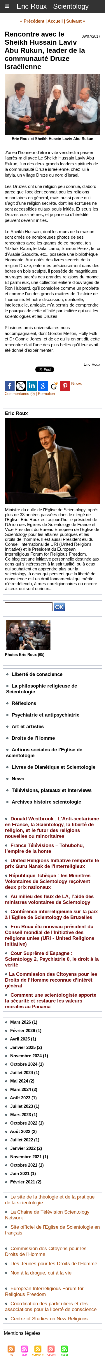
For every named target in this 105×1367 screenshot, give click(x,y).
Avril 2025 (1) (23, 1038)
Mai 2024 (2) (22, 1080)
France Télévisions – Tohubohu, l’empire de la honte (44, 848)
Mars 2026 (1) (23, 1022)
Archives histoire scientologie (46, 802)
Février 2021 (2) (25, 1181)
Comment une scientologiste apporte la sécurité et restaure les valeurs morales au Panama (50, 1000)
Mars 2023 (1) (23, 1114)
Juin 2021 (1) (23, 1173)
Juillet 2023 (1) (24, 1106)
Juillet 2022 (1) (24, 1139)
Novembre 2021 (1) (29, 1156)
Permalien (46, 393)
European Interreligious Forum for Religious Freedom (44, 1291)
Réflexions (24, 703)
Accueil (55, 21)
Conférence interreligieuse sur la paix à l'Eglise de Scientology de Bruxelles (51, 914)
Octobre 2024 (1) (27, 1064)
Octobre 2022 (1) (27, 1123)
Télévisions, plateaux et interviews (52, 790)
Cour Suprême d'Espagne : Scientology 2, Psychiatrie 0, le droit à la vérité (52, 959)
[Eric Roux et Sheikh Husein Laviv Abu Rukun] (52, 76)
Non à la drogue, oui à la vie (40, 1273)
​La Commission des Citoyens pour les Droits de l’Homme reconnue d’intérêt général (51, 980)
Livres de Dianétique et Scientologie (53, 767)
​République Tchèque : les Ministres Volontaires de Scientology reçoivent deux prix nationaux (47, 881)
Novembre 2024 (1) (29, 1055)
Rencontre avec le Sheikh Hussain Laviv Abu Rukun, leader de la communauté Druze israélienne (45, 50)
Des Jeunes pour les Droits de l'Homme (53, 1263)
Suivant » (75, 21)
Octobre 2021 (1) (27, 1165)
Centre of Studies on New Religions (49, 1318)
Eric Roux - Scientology (53, 6)
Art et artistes (28, 726)
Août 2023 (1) (23, 1097)
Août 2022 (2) (23, 1131)
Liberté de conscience (37, 674)
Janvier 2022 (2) (26, 1148)
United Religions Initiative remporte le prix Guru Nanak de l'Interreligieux (52, 863)
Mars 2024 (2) (23, 1089)
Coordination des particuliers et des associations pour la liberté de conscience (51, 1306)
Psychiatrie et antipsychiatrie (45, 715)
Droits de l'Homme (33, 738)
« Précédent (32, 21)
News (18, 779)
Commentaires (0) (20, 393)
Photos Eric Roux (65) (24, 654)
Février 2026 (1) (25, 1030)
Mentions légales (22, 1333)
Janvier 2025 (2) (26, 1047)
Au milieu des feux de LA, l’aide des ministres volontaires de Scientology (49, 899)
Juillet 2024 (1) (24, 1072)
